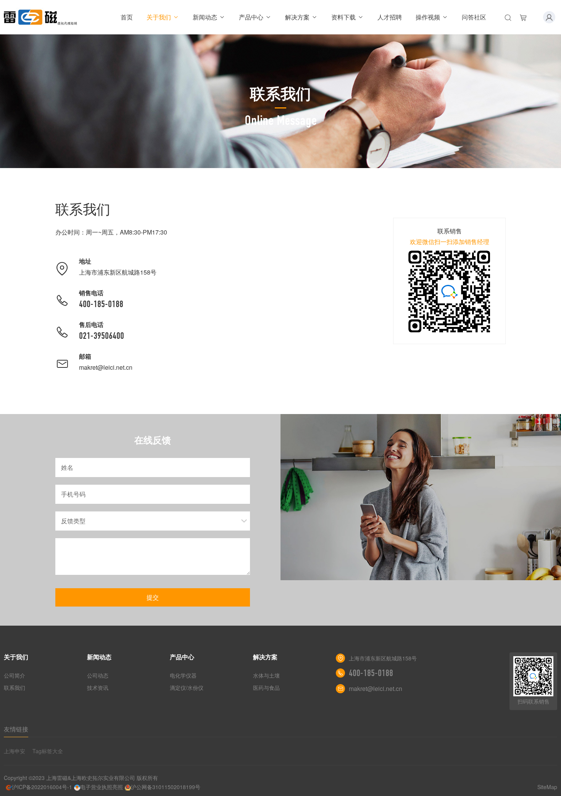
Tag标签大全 (47, 751)
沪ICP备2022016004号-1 (42, 787)
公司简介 (14, 675)
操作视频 (428, 17)
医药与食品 (266, 687)
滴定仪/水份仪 (186, 687)
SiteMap (547, 787)
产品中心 (251, 17)
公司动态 (97, 675)
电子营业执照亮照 (101, 787)
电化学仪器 (183, 675)
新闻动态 (205, 17)
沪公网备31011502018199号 (165, 787)
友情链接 (16, 729)
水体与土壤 (266, 675)
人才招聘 (389, 17)
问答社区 (474, 17)
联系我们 (14, 687)
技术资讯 (97, 687)
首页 (127, 17)
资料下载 (343, 17)
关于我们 (159, 17)
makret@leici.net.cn (105, 367)
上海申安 (14, 751)
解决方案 (297, 17)
